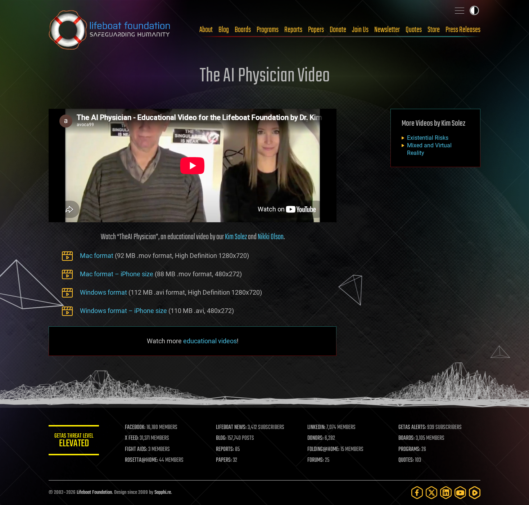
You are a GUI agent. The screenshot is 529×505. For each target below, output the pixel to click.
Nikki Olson (271, 237)
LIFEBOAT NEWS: (231, 427)
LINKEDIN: (316, 427)
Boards (243, 30)
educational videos (210, 341)
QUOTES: (406, 460)
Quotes (414, 30)
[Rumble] (474, 492)
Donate (338, 30)
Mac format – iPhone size (116, 274)
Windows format (103, 292)
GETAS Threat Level (73, 441)
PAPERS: (224, 460)
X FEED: (132, 438)
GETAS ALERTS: (412, 427)
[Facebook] (417, 492)
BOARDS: (406, 438)
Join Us (360, 30)
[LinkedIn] (446, 492)
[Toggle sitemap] (459, 10)
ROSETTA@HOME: (141, 460)
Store (434, 30)
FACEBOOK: (135, 427)
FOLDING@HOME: (323, 449)
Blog (223, 30)
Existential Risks (427, 137)
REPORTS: (225, 449)
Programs (268, 30)
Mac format (96, 255)
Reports (293, 30)
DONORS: (315, 438)
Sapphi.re (162, 492)
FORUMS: (315, 460)
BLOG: (221, 438)
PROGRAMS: (409, 449)
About (206, 30)
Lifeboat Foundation (94, 492)
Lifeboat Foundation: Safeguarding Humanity (110, 30)
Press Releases (463, 30)
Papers (316, 30)
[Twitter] (431, 492)
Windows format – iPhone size (123, 310)
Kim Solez (236, 237)
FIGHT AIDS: (136, 449)
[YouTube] (460, 492)
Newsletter (387, 30)
